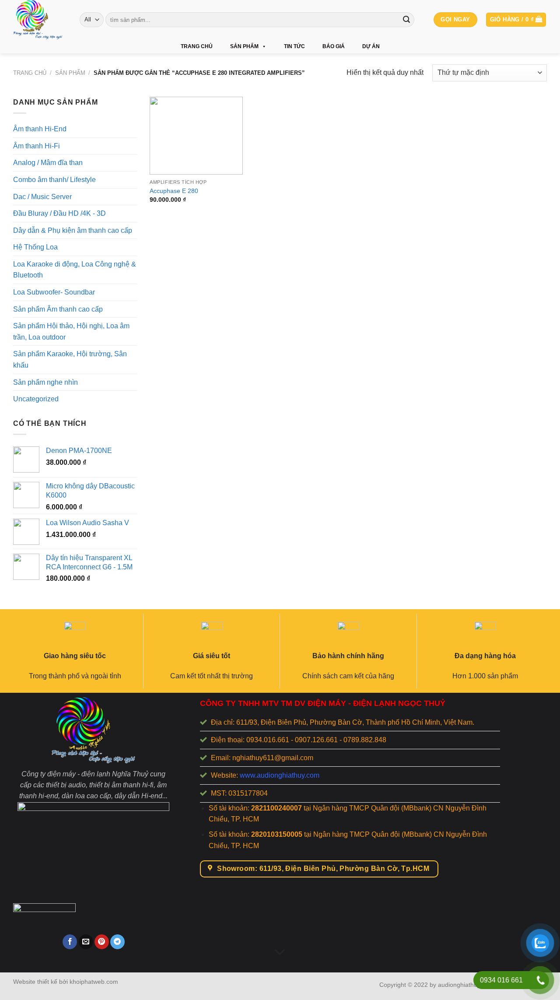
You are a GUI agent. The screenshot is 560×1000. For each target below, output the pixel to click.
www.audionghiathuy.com (279, 775)
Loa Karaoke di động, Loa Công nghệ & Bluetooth (74, 269)
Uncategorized (36, 399)
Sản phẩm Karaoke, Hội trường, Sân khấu (70, 359)
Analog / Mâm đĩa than (48, 162)
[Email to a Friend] (86, 941)
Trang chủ (197, 46)
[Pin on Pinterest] (101, 941)
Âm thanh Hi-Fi (36, 146)
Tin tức (294, 46)
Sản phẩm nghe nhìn (45, 382)
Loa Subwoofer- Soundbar (54, 292)
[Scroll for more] (280, 952)
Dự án (371, 46)
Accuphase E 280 (174, 190)
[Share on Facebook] (70, 941)
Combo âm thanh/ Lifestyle (54, 179)
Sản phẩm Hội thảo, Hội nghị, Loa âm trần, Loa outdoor (71, 331)
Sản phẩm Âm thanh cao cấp (58, 309)
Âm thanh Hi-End (39, 129)
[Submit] (406, 19)
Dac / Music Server (42, 196)
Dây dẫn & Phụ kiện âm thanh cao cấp (72, 230)
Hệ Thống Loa (35, 247)
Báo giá (333, 46)
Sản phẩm (244, 46)
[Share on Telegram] (117, 941)
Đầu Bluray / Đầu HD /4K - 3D (59, 213)
